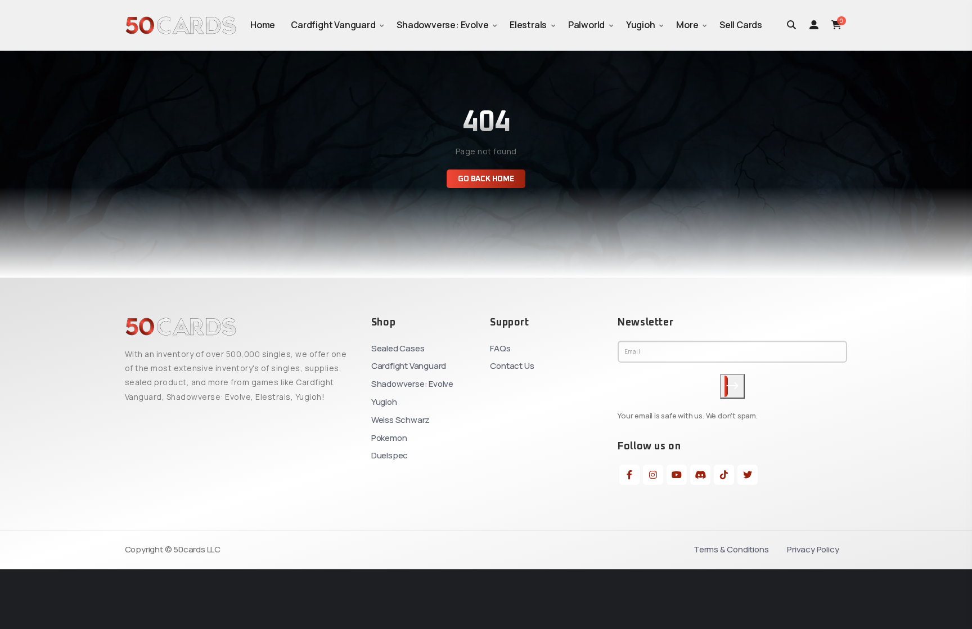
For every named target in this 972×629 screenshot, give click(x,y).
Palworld (586, 25)
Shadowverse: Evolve (442, 25)
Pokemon (389, 438)
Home (262, 25)
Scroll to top (24, 317)
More (687, 25)
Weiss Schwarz (400, 420)
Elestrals (528, 25)
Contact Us (512, 366)
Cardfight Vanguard (333, 25)
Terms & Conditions (731, 549)
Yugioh (640, 25)
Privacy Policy (813, 549)
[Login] (814, 25)
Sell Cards (740, 25)
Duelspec (389, 455)
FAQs (500, 348)
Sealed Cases (398, 348)
